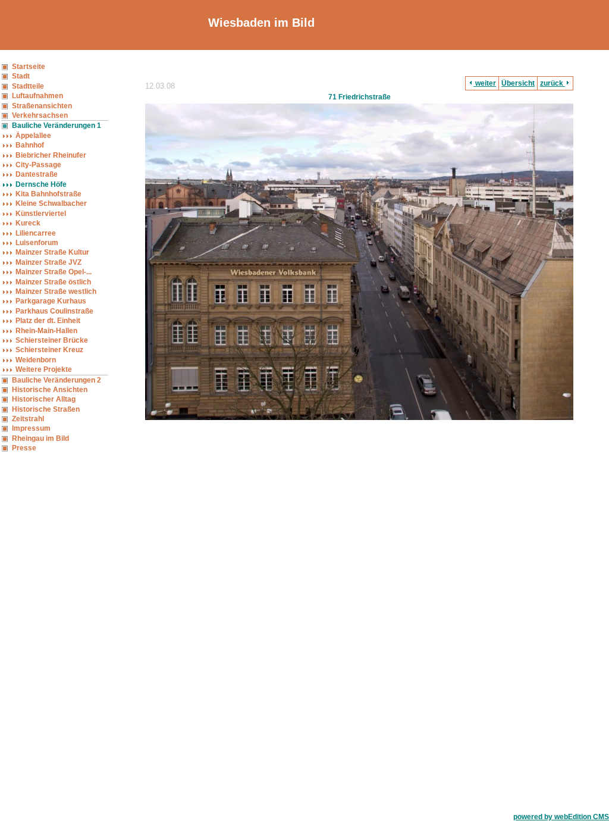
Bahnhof (29, 145)
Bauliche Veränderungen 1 (56, 125)
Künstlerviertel (40, 213)
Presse (24, 448)
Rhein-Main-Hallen (46, 331)
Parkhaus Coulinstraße (54, 311)
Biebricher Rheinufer (50, 155)
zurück (552, 83)
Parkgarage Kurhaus (50, 301)
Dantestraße (36, 174)
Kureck (27, 223)
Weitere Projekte (43, 369)
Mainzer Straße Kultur (52, 252)
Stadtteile (28, 86)
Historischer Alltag (44, 399)
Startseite (28, 66)
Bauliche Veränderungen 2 (56, 380)
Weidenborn (35, 360)
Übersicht (518, 83)
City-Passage (38, 165)
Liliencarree (35, 233)
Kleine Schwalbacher (51, 203)
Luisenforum (36, 243)
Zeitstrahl (28, 419)
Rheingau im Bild (40, 438)
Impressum (31, 428)
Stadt (21, 76)
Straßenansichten (42, 106)
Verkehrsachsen (40, 115)
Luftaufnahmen (37, 96)
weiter (484, 83)
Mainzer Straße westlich (55, 291)
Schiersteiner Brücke (51, 340)
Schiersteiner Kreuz (49, 350)
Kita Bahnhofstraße (48, 194)
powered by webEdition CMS (561, 817)
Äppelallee (33, 135)
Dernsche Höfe (41, 184)
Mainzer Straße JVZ (48, 262)
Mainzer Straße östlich (53, 282)
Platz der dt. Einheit (47, 321)
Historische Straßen (46, 409)
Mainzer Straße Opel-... (53, 272)
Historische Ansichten (49, 390)
